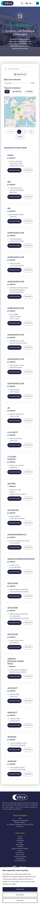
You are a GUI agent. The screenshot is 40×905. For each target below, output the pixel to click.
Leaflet (22, 126)
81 (31, 132)
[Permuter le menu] (37, 3)
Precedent (11, 132)
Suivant (20, 137)
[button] (13, 112)
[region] (20, 886)
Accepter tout (20, 889)
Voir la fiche (28, 170)
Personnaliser (20, 895)
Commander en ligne (14, 170)
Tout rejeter (20, 900)
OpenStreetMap (31, 126)
